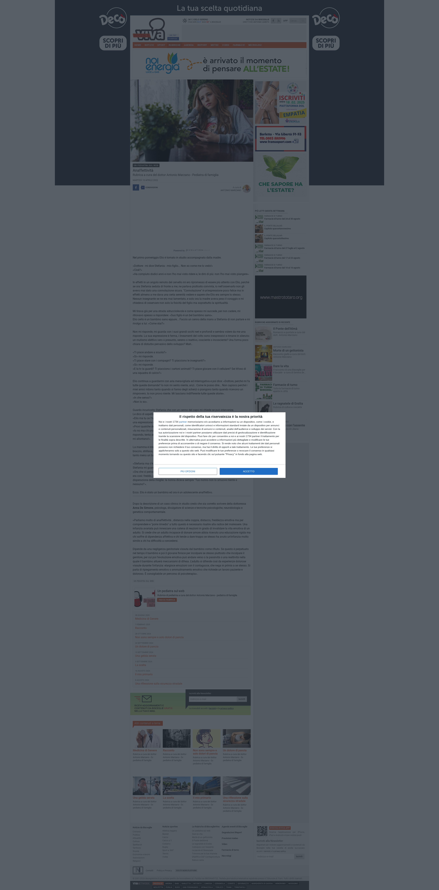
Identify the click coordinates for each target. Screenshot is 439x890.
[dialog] (219, 445)
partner (183, 422)
